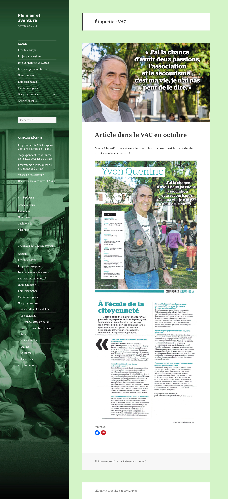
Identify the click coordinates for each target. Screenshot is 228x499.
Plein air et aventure (29, 17)
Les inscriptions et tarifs (32, 69)
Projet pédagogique (29, 56)
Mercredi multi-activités (34, 309)
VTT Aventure (28, 340)
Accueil (22, 43)
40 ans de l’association (31, 175)
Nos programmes (28, 94)
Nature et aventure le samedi (37, 328)
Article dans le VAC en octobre (141, 135)
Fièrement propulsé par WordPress (116, 490)
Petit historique (27, 50)
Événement (24, 211)
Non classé (24, 217)
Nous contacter (27, 75)
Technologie (25, 223)
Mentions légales (28, 88)
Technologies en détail (36, 322)
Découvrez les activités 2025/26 (36, 181)
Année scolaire (27, 205)
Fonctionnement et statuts (33, 62)
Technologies (28, 315)
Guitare (24, 346)
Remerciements (27, 81)
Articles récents (27, 100)
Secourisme (27, 359)
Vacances (23, 229)
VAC (144, 461)
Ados (23, 334)
